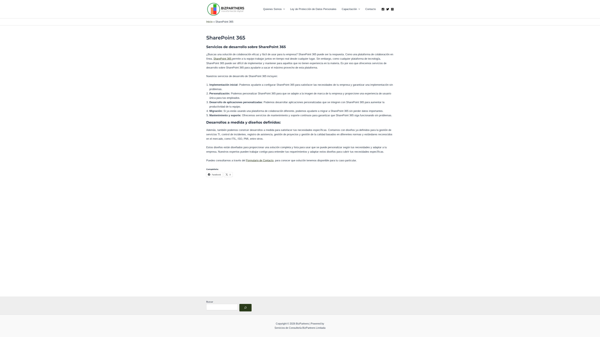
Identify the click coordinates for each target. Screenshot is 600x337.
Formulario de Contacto (259, 160)
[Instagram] (392, 9)
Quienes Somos (272, 9)
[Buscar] (245, 307)
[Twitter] (387, 9)
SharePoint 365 (222, 58)
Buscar (209, 301)
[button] (283, 9)
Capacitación (349, 9)
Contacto (370, 9)
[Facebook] (383, 9)
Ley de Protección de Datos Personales (313, 9)
